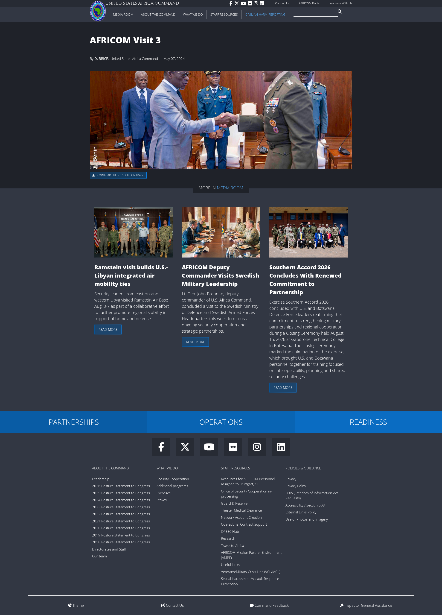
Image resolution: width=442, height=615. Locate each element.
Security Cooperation (173, 479)
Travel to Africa (232, 545)
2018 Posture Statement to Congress (121, 542)
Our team (99, 556)
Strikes (162, 500)
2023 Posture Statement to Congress (121, 507)
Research (228, 538)
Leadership (100, 479)
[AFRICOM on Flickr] (251, 3)
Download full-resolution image (119, 175)
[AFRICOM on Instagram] (257, 3)
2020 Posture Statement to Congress (121, 528)
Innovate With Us (340, 3)
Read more (108, 329)
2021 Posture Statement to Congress (121, 521)
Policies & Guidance (303, 468)
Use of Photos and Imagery (306, 519)
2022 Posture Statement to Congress (121, 514)
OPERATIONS (221, 422)
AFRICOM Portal (309, 3)
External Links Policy (300, 512)
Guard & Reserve (234, 503)
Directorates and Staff (109, 549)
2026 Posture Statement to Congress (121, 485)
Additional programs (172, 485)
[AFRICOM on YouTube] (244, 3)
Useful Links (230, 564)
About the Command (110, 468)
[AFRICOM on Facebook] (232, 3)
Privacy (290, 479)
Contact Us (282, 3)
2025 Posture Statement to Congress (121, 493)
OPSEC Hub (230, 531)
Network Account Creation (241, 517)
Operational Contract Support (244, 524)
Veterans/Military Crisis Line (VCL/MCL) (250, 571)
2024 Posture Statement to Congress (121, 500)
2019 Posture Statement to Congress (121, 535)
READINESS (368, 422)
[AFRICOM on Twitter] (237, 3)
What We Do (167, 468)
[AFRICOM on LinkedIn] (263, 3)
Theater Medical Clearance (241, 510)
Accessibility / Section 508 (305, 505)
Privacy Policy (295, 485)
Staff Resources (235, 468)
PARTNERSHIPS (74, 422)
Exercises (164, 493)
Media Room (230, 187)
